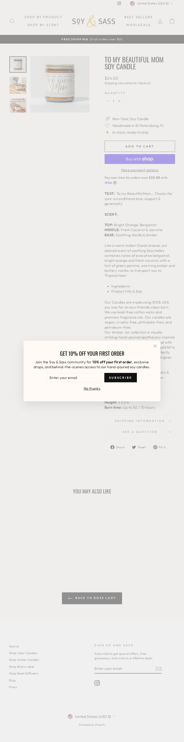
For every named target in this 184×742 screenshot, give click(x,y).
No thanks (92, 388)
